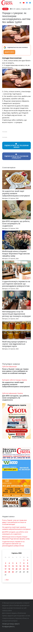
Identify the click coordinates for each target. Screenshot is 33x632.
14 (20, 566)
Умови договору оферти (11, 624)
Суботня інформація (9, 367)
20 (16, 569)
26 (13, 572)
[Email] (20, 2)
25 (9, 572)
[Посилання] (6, 2)
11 (9, 566)
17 (5, 569)
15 (24, 566)
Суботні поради (15, 380)
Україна (24, 380)
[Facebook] (26, 2)
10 (5, 566)
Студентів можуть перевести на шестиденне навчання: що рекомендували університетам (16, 283)
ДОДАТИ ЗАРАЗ (9, 52)
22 (24, 569)
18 (9, 569)
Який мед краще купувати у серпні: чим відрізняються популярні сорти (14, 343)
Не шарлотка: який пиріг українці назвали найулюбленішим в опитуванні (16, 193)
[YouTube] (23, 2)
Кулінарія (5, 380)
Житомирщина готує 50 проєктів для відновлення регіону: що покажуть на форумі (16, 313)
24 (5, 572)
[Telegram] (30, 2)
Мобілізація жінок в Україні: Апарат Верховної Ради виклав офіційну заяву (16, 253)
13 (16, 566)
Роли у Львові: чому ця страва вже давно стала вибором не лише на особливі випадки (15, 371)
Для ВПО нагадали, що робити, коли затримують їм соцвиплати (16, 223)
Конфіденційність (8, 627)
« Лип (7, 580)
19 (13, 569)
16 (27, 566)
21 (20, 569)
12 (13, 566)
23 (27, 569)
